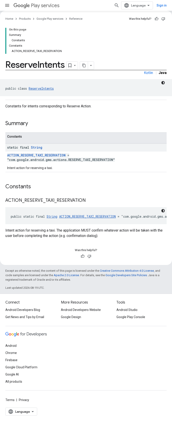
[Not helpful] (163, 18)
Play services (45, 5)
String (36, 147)
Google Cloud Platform (21, 367)
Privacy (24, 400)
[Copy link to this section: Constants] (35, 187)
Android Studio (127, 310)
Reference (75, 18)
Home (9, 18)
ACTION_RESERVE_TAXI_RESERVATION (36, 155)
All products (13, 381)
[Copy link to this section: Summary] (32, 123)
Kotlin (148, 73)
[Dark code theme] (163, 82)
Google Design (71, 317)
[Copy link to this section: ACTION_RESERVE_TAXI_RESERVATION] (90, 200)
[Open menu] (7, 5)
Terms (10, 400)
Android (11, 345)
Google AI (12, 374)
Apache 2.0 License (66, 275)
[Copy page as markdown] (84, 65)
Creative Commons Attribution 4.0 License (127, 270)
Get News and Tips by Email (24, 317)
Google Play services (50, 18)
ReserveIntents (41, 88)
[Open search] (116, 5)
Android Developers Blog (22, 310)
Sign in (162, 5)
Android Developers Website (81, 310)
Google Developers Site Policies (126, 275)
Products (25, 18)
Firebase (11, 360)
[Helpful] (156, 18)
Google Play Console (130, 317)
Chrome (11, 353)
